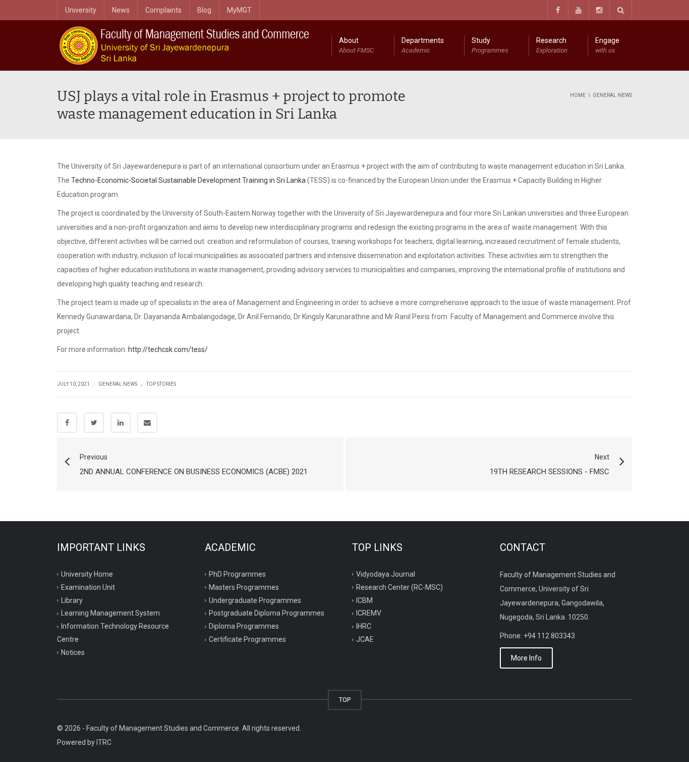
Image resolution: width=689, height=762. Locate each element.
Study (490, 45)
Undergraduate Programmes (255, 600)
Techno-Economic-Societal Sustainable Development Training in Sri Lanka (188, 180)
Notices (73, 652)
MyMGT (239, 10)
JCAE (365, 639)
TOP (345, 699)
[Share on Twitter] (94, 423)
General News (117, 384)
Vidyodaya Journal (385, 574)
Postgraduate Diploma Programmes (266, 613)
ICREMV (368, 613)
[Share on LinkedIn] (120, 423)
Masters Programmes (244, 587)
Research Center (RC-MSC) (399, 587)
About (356, 45)
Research (551, 45)
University (80, 10)
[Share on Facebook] (67, 423)
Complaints (163, 10)
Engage (607, 45)
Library (72, 600)
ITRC (103, 742)
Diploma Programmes (244, 626)
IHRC (363, 626)
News (121, 10)
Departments (422, 45)
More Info (526, 658)
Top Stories (161, 384)
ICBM (364, 600)
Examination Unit (88, 587)
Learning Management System (110, 613)
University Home (87, 574)
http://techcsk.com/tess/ (168, 349)
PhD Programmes (237, 574)
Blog (204, 10)
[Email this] (147, 423)
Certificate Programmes (247, 639)
